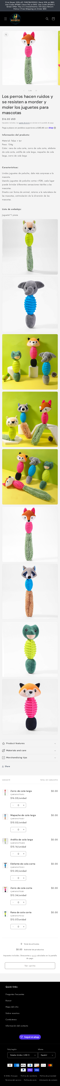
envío (34, 955)
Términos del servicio (13, 1080)
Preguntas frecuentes (15, 994)
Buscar (9, 1000)
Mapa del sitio (12, 1006)
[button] (6, 19)
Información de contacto (48, 1080)
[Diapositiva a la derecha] (36, 91)
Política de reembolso (29, 1076)
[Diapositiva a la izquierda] (24, 91)
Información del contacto (17, 1025)
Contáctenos (11, 1019)
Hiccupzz (14, 1076)
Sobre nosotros (12, 1013)
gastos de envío (24, 123)
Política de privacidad (48, 1076)
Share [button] (7, 766)
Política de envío (30, 1080)
